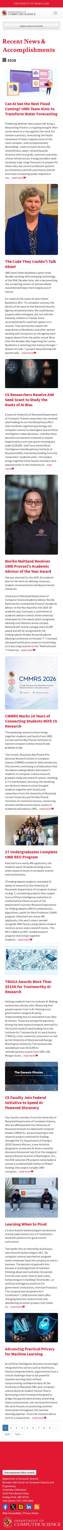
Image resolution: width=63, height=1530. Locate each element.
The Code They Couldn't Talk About (30, 264)
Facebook (5, 1507)
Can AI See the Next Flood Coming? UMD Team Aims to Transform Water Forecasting (31, 108)
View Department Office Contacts (19, 1472)
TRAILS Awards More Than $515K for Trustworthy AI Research (28, 986)
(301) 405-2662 (24, 1500)
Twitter (13, 1507)
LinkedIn (29, 1507)
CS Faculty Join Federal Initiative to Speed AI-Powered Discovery (25, 1102)
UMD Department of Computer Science (25, 13)
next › (8, 1434)
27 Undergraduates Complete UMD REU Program (31, 854)
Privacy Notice (30, 1513)
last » (18, 1434)
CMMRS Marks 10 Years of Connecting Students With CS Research (31, 721)
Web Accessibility (12, 1513)
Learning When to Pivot (26, 1224)
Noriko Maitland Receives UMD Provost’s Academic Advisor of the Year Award (28, 566)
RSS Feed (36, 1507)
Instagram (21, 1507)
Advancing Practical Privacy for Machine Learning (30, 1351)
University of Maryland (31, 3)
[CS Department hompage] (31, 1521)
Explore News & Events (31, 26)
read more (17, 177)
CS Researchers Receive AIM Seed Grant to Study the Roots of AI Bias (29, 399)
